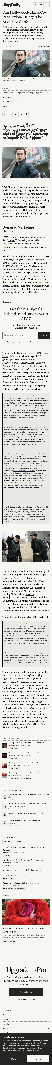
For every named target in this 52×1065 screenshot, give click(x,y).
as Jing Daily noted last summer (28, 259)
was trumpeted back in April (24, 471)
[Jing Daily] (11, 5)
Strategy (17, 768)
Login (33, 999)
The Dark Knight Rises (27, 439)
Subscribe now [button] (26, 992)
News (16, 748)
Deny (13, 1059)
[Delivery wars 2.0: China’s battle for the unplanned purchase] (4, 765)
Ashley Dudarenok (14, 765)
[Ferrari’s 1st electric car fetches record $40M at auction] (4, 755)
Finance (46, 46)
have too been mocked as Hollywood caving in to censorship (24, 711)
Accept (38, 1059)
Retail (40, 46)
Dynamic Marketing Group (18, 229)
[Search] (41, 4)
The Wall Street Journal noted (16, 616)
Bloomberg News (13, 745)
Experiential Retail (25, 778)
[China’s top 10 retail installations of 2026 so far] (4, 775)
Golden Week (37, 434)
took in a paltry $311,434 (18, 596)
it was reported (18, 288)
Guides (16, 778)
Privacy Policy (30, 342)
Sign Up (43, 335)
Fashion (5, 941)
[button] (35, 4)
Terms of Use (40, 342)
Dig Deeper (6, 106)
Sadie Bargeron (13, 775)
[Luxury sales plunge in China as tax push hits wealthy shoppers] (4, 745)
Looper (11, 240)
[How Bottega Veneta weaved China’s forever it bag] (26, 912)
